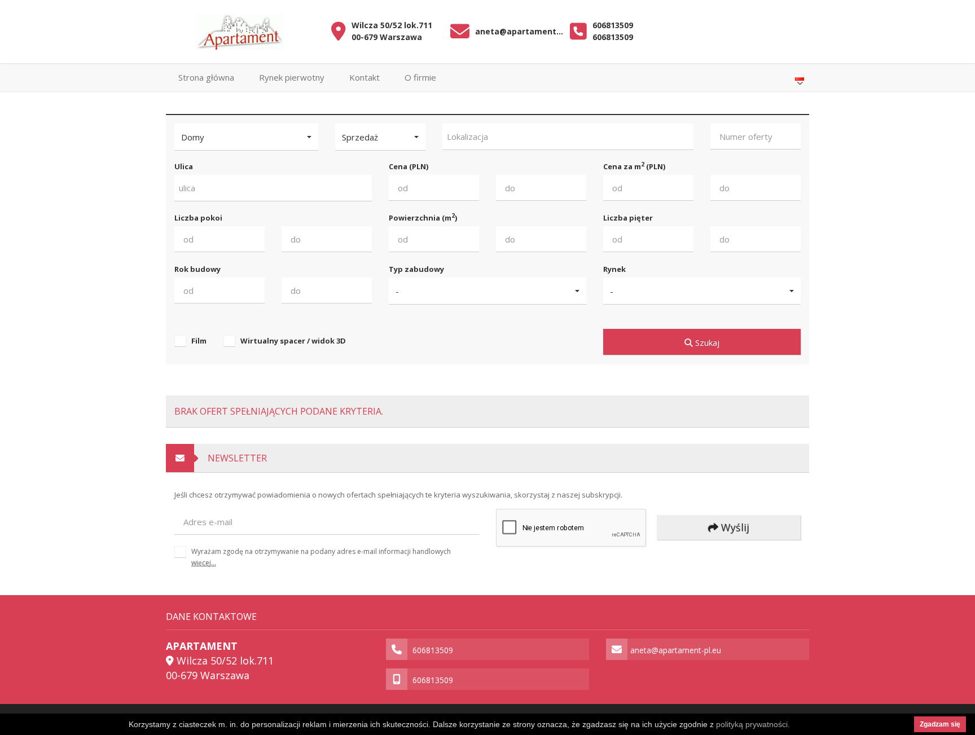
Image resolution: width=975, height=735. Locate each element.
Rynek (614, 269)
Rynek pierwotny (291, 77)
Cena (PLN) (408, 166)
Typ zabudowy (416, 269)
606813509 (612, 25)
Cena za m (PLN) (634, 166)
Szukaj (706, 342)
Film (199, 341)
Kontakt (364, 77)
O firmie (420, 77)
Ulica (183, 166)
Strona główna (206, 77)
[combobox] (567, 137)
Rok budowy (197, 269)
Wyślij (733, 527)
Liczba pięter (628, 218)
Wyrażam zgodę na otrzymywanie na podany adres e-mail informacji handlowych (321, 557)
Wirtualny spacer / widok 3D (293, 341)
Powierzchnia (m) (423, 217)
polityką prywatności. (753, 724)
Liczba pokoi (198, 218)
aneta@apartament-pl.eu (520, 31)
